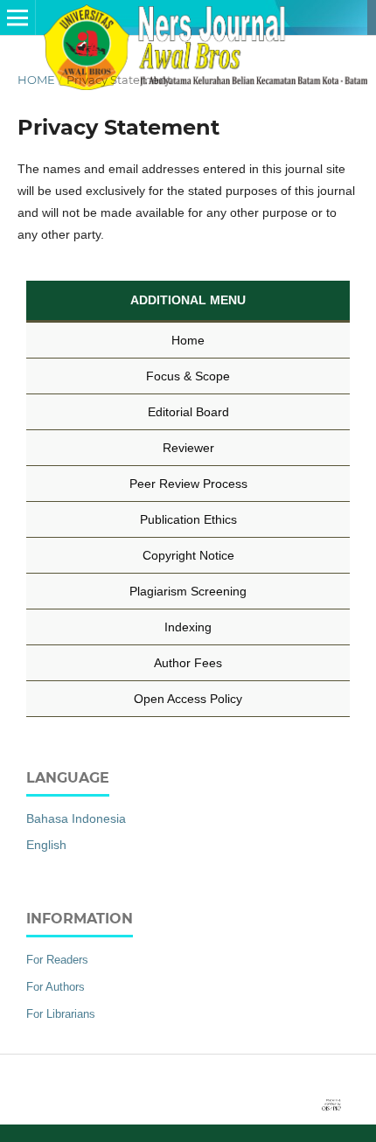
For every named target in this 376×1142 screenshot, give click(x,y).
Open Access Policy (188, 699)
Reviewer (188, 448)
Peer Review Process (188, 484)
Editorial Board (188, 412)
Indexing (188, 627)
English (46, 845)
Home (36, 80)
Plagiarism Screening (188, 591)
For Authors (55, 986)
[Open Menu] (17, 17)
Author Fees (188, 663)
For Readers (57, 959)
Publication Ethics (188, 519)
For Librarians (60, 1013)
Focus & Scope (188, 376)
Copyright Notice (188, 555)
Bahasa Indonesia (76, 818)
